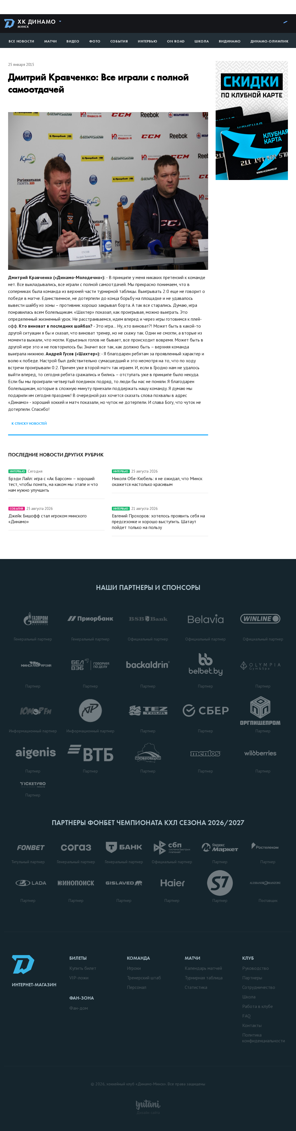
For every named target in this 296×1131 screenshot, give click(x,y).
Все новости (21, 41)
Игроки (134, 968)
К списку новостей (29, 423)
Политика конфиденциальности (263, 1037)
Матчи (50, 41)
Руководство (255, 968)
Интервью (147, 41)
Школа (202, 41)
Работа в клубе (257, 1006)
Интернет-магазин (34, 985)
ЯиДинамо (230, 41)
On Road (176, 41)
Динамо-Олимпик (270, 41)
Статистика (196, 987)
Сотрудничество (258, 987)
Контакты (252, 1025)
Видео (72, 41)
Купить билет (82, 968)
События (119, 41)
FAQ (246, 1016)
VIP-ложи (78, 977)
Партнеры (252, 977)
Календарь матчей (203, 968)
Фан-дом (78, 1008)
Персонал (136, 987)
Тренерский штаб (144, 977)
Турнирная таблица (204, 977)
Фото (95, 41)
